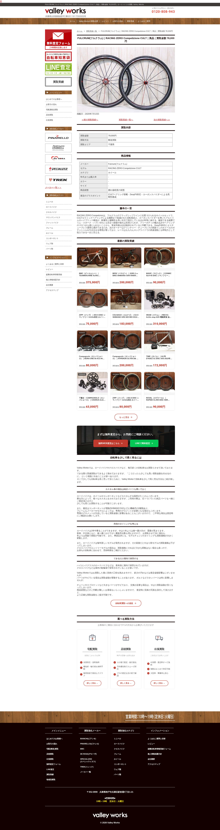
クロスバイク (51, 212)
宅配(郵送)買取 (52, 110)
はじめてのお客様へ (54, 99)
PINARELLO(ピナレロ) (89, 744)
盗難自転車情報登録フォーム (159, 749)
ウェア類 (49, 244)
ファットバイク (52, 223)
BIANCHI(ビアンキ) (88, 739)
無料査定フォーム (53, 764)
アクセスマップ (52, 290)
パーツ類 (49, 249)
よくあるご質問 (144, 21)
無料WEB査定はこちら (109, 443)
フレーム (49, 228)
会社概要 (49, 285)
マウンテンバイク (53, 217)
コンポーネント (52, 238)
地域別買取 (50, 780)
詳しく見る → (92, 683)
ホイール (49, 233)
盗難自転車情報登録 (54, 274)
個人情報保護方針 (53, 280)
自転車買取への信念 (124, 603)
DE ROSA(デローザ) (88, 754)
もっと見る (124, 417)
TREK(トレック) (86, 767)
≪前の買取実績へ (90, 120)
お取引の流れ (118, 21)
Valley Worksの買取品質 (88, 21)
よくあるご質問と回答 (55, 264)
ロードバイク (51, 207)
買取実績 (130, 21)
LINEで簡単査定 (142, 443)
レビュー (105, 21)
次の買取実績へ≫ (162, 120)
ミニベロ (49, 202)
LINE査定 (50, 769)
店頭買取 (49, 115)
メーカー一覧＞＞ (53, 187)
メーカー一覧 (85, 772)
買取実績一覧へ (126, 120)
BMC (82, 749)
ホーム (72, 21)
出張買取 (49, 120)
